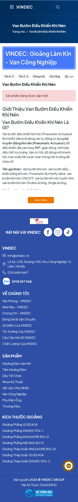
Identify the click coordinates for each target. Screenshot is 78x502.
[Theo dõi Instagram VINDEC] (58, 232)
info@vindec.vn (18, 256)
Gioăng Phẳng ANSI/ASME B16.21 (25, 437)
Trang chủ (18, 31)
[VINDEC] (39, 221)
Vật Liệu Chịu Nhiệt (15, 388)
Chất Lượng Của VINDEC (19, 344)
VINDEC (24, 7)
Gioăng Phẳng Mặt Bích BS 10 (23, 443)
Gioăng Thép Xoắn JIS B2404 (23, 455)
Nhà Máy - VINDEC (15, 307)
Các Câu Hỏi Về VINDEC (19, 338)
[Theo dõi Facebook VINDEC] (48, 232)
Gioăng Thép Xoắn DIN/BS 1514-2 (26, 461)
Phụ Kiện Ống (11, 400)
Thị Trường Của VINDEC (18, 331)
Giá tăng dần (57, 76)
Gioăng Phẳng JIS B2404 (20, 424)
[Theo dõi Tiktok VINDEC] (68, 232)
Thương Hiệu (11, 406)
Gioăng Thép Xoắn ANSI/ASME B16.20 (29, 449)
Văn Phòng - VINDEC (16, 301)
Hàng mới (39, 76)
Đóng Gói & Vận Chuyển (19, 319)
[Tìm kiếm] (58, 6)
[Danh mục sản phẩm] (12, 7)
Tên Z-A (23, 76)
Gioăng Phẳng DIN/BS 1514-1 (22, 431)
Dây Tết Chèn (12, 376)
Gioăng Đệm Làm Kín (16, 363)
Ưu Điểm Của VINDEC (17, 325)
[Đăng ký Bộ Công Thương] (39, 493)
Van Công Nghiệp (14, 394)
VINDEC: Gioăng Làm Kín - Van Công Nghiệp (38, 58)
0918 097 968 (22, 282)
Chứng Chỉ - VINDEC (16, 313)
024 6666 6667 (18, 272)
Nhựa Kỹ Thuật (12, 382)
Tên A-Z (9, 76)
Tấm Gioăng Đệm (14, 370)
